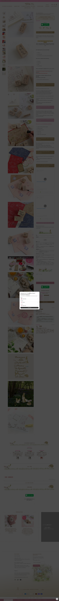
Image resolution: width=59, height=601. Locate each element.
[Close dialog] (38, 292)
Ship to (21, 297)
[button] (29, 299)
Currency (21, 304)
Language (21, 300)
